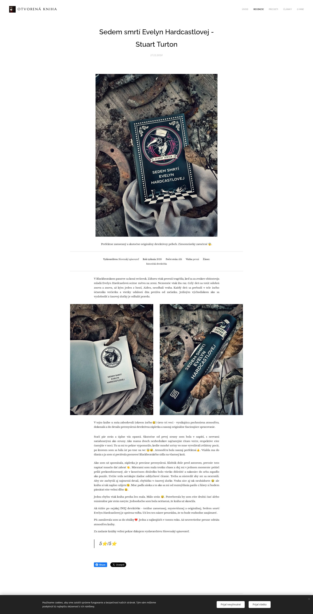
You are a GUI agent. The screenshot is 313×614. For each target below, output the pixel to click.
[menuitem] (246, 9)
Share (102, 564)
